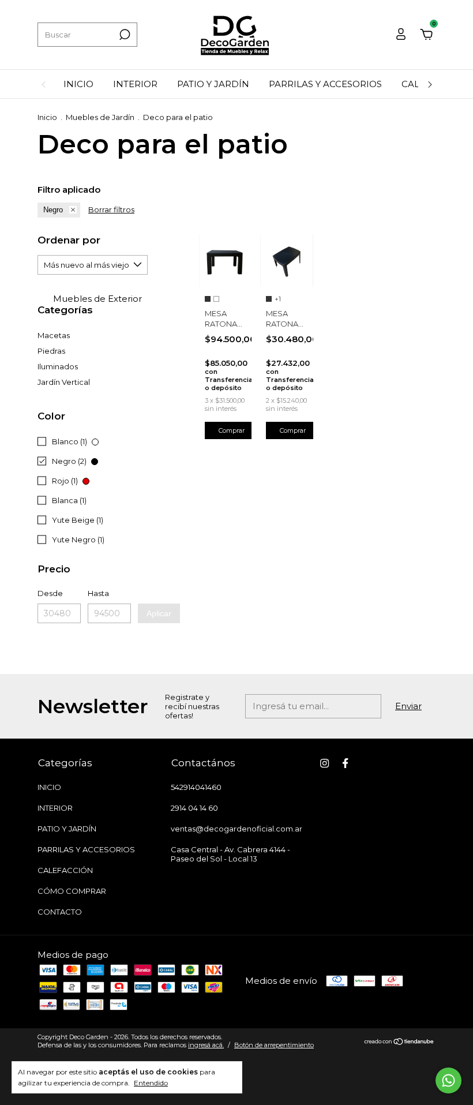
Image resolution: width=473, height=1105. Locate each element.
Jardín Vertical (63, 382)
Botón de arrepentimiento (274, 1045)
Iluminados (57, 366)
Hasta (98, 593)
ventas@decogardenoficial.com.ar (236, 828)
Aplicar (159, 613)
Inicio (47, 117)
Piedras (51, 350)
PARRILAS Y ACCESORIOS (325, 83)
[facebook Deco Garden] (345, 763)
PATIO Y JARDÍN (213, 83)
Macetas (53, 335)
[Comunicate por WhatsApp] (448, 1080)
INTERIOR (135, 83)
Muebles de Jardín (100, 117)
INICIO (78, 83)
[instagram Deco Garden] (324, 763)
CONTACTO (59, 911)
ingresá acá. (206, 1045)
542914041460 (196, 787)
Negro (53, 209)
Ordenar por (68, 240)
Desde (50, 593)
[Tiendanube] (399, 1042)
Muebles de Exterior (96, 298)
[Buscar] (123, 34)
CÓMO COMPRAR (71, 891)
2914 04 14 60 (194, 807)
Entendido (151, 1082)
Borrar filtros (111, 209)
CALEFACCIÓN (65, 870)
